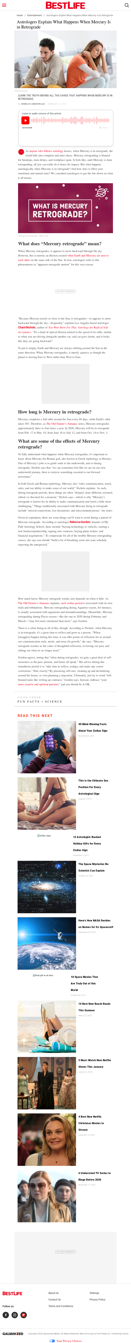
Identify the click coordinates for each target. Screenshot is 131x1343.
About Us (53, 1293)
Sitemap (94, 1293)
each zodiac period (71, 603)
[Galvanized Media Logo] (13, 1333)
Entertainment (34, 15)
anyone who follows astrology (46, 151)
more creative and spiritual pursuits (38, 684)
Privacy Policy (97, 1299)
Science (54, 701)
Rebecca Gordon (80, 522)
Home (20, 15)
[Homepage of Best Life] (12, 1293)
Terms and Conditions (60, 1306)
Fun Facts (29, 701)
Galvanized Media (51, 1334)
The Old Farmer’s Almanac (62, 423)
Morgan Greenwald (33, 103)
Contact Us (54, 1299)
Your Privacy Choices (69, 1341)
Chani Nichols (26, 327)
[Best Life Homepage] (65, 5)
